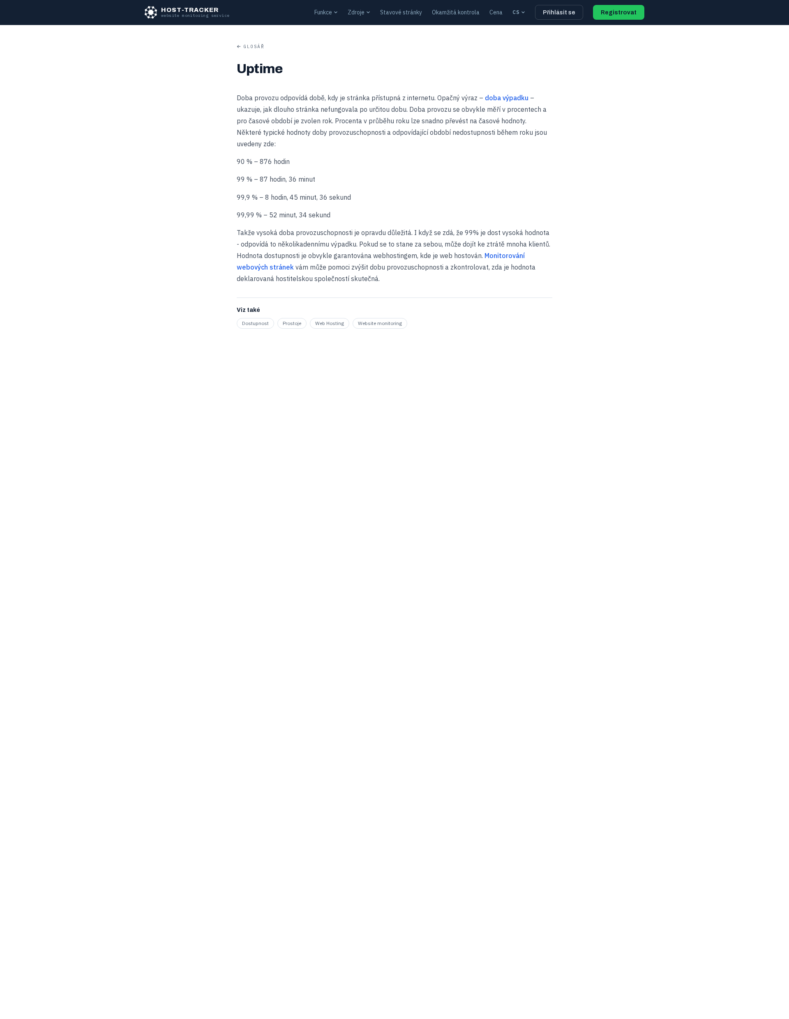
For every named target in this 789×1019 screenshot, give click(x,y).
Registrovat (619, 12)
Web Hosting (329, 323)
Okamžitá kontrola (456, 12)
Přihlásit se (559, 12)
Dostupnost (255, 323)
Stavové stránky (401, 12)
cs (515, 12)
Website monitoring (380, 323)
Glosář (253, 46)
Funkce (323, 12)
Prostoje (292, 323)
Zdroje (356, 12)
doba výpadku (506, 98)
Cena (496, 12)
